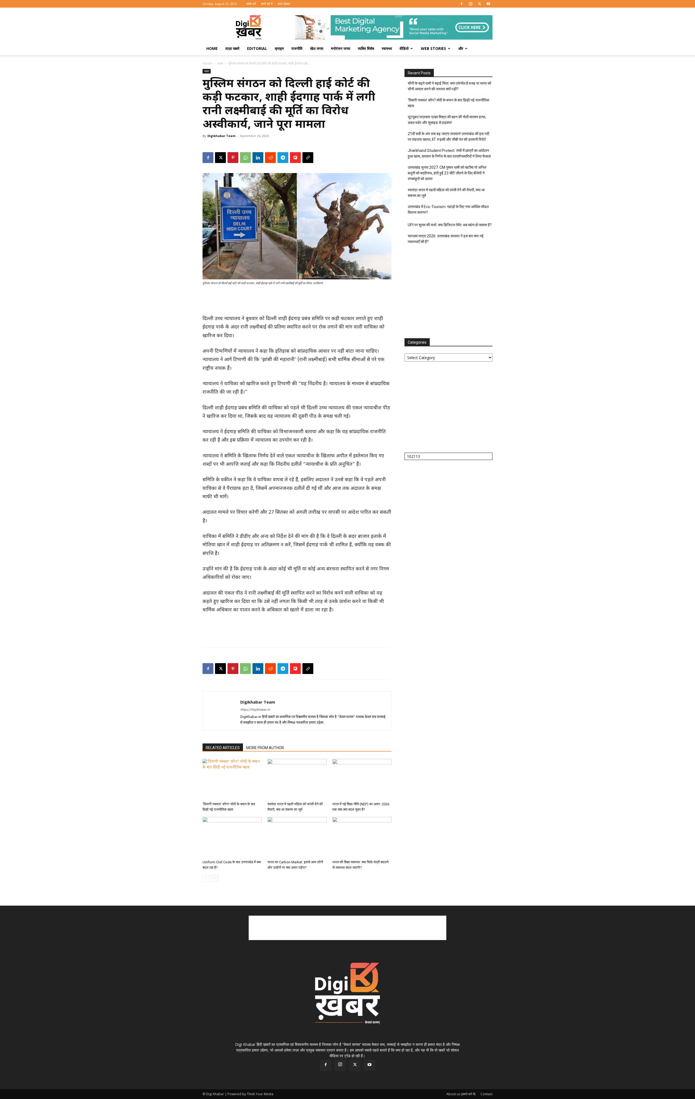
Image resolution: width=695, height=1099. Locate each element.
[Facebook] (461, 4)
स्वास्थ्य (387, 48)
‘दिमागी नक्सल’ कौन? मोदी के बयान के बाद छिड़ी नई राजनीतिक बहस (448, 103)
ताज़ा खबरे (232, 48)
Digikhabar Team (221, 136)
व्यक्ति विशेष (366, 48)
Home (212, 48)
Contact (486, 1094)
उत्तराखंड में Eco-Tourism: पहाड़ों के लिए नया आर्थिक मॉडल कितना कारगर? (448, 210)
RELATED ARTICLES (223, 748)
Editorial (257, 48)
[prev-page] (206, 878)
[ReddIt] (270, 157)
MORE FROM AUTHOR (265, 748)
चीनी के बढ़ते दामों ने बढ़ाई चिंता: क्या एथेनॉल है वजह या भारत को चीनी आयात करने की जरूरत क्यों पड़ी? (449, 86)
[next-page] (214, 878)
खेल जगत (316, 48)
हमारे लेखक (284, 4)
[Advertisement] (297, 301)
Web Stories (433, 48)
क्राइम (279, 48)
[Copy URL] (307, 157)
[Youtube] (488, 4)
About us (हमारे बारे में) (460, 1094)
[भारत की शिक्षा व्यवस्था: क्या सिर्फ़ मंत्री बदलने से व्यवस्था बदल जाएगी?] (361, 837)
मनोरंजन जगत (340, 48)
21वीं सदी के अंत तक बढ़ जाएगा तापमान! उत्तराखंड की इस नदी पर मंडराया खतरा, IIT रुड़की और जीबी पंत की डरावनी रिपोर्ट (448, 137)
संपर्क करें (251, 4)
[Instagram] (470, 4)
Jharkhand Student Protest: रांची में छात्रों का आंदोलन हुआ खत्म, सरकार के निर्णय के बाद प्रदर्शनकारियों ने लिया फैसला (449, 153)
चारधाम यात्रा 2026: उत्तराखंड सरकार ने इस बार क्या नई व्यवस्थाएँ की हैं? (446, 239)
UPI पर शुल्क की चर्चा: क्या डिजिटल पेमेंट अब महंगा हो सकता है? (450, 225)
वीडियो (404, 48)
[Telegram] (282, 157)
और (460, 48)
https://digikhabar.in (255, 710)
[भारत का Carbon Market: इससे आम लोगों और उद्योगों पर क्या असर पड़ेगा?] (297, 837)
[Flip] (295, 157)
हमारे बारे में (267, 4)
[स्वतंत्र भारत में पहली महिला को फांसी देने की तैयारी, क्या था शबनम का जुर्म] (297, 779)
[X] (479, 4)
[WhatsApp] (245, 157)
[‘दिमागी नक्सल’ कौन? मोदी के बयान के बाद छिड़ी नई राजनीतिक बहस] (232, 779)
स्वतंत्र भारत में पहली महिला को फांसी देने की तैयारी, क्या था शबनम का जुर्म (446, 193)
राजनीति (296, 48)
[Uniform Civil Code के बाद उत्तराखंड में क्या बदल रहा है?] (232, 837)
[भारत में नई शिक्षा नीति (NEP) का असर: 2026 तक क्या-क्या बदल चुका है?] (361, 779)
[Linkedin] (257, 157)
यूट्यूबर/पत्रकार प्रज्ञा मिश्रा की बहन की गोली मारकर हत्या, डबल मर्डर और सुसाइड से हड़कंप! (447, 120)
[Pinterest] (233, 157)
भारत (220, 63)
